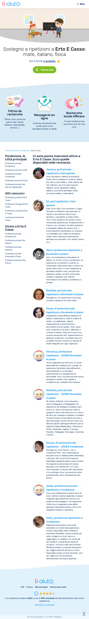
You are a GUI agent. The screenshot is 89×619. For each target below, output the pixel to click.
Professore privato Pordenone (13, 164)
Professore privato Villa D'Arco (15, 261)
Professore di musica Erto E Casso (16, 212)
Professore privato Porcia (16, 180)
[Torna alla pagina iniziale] (11, 4)
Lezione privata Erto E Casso (14, 218)
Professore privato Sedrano (13, 248)
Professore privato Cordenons (13, 175)
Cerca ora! (47, 69)
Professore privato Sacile (16, 170)
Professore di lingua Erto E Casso (16, 205)
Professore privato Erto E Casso (16, 198)
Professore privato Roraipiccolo (13, 235)
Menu (82, 4)
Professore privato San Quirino (15, 241)
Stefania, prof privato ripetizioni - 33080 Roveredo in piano (64, 394)
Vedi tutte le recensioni (44, 605)
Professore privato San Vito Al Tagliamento (15, 185)
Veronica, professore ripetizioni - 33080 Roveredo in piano (64, 355)
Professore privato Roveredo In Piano (13, 255)
